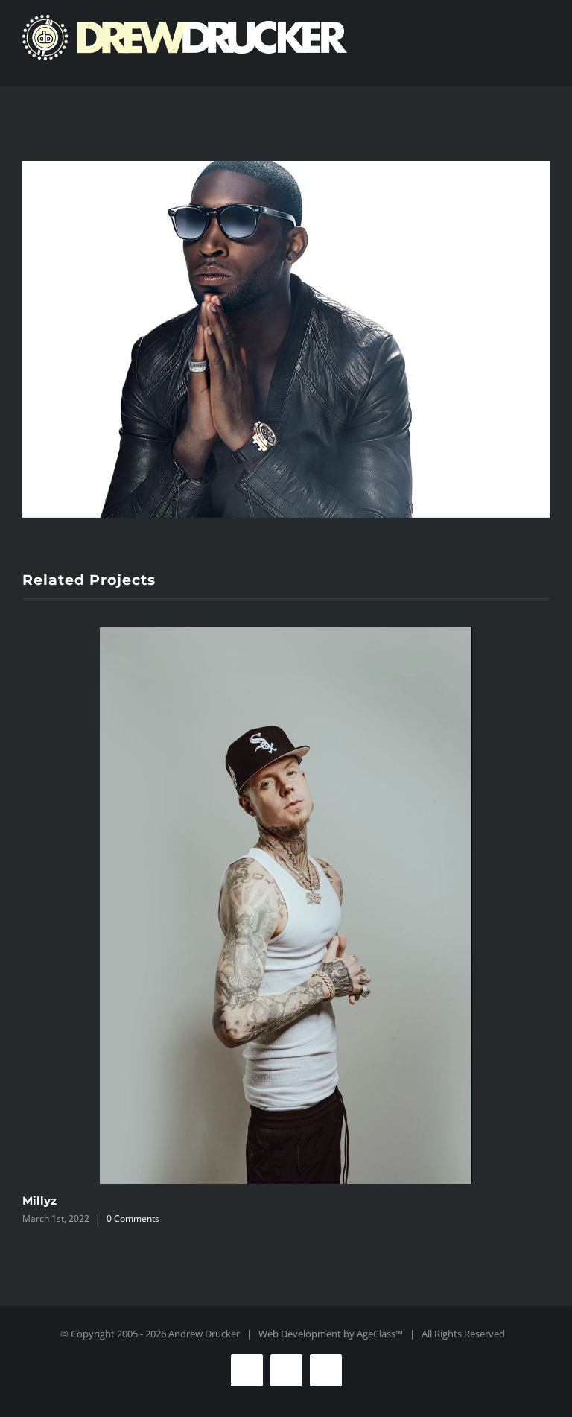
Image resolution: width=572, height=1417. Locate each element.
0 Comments (133, 1218)
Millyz (39, 1200)
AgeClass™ (380, 1333)
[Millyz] (286, 905)
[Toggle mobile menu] (544, 64)
